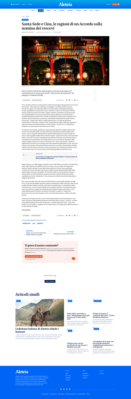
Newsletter (85, 373)
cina (34, 223)
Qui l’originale (26, 210)
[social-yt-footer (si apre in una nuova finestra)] (61, 389)
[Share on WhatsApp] (77, 100)
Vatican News (47, 32)
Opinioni (49, 10)
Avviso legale (61, 394)
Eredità (85, 10)
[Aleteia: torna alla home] (65, 4)
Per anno (102, 373)
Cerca (30, 4)
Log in (54, 275)
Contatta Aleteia (81, 394)
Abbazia (97, 10)
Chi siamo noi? (53, 394)
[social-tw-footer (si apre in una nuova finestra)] (67, 389)
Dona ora (115, 4)
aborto (70, 330)
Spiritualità (70, 10)
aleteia (18, 301)
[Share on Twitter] (72, 100)
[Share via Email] (74, 100)
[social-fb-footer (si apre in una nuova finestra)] (64, 389)
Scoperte (78, 10)
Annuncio (85, 377)
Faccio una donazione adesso (33, 256)
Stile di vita (62, 10)
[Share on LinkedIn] (69, 100)
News (55, 10)
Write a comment (50, 281)
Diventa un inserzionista (70, 394)
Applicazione (85, 375)
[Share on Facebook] (66, 100)
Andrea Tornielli (39, 32)
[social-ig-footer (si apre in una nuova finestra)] (70, 389)
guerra (70, 301)
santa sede (40, 223)
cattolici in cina (26, 223)
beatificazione (97, 301)
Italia (91, 10)
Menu (33, 10)
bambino (96, 329)
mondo (27, 16)
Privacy (88, 394)
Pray (40, 10)
